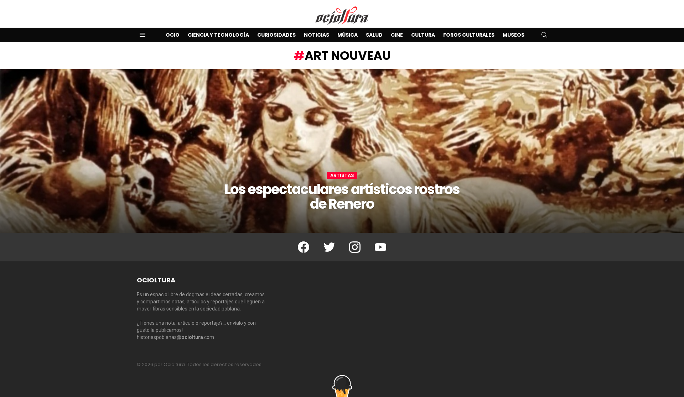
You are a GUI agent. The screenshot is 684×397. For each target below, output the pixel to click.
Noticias (316, 34)
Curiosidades (276, 34)
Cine (397, 34)
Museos (513, 34)
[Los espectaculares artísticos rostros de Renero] (342, 151)
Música (347, 34)
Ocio (173, 34)
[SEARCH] (544, 35)
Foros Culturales (468, 34)
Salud (374, 34)
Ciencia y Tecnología (218, 34)
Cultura (423, 34)
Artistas (342, 175)
